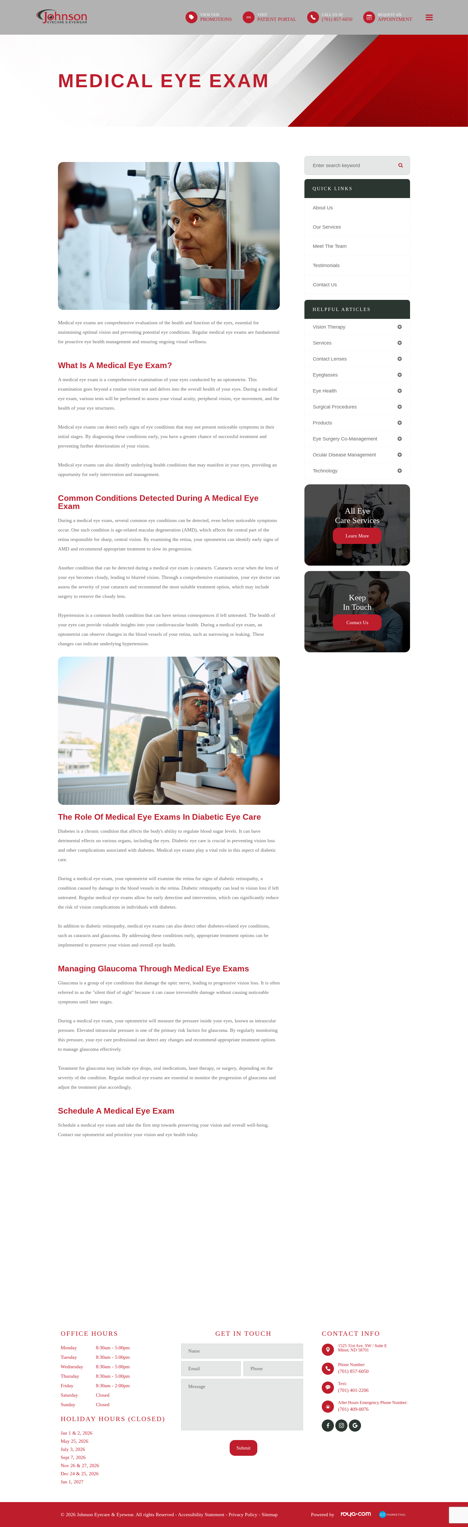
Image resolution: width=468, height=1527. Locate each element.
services (322, 343)
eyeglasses (325, 375)
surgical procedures (335, 407)
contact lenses (330, 359)
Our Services (327, 227)
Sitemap (270, 1514)
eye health (325, 391)
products (322, 423)
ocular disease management (344, 455)
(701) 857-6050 (353, 1371)
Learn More (357, 536)
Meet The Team (330, 246)
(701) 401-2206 (353, 1390)
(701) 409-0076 (353, 1409)
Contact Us (325, 284)
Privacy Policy (243, 1514)
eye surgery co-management (345, 439)
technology (325, 471)
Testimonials (326, 265)
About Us (323, 207)
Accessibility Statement (201, 1514)
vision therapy (329, 327)
